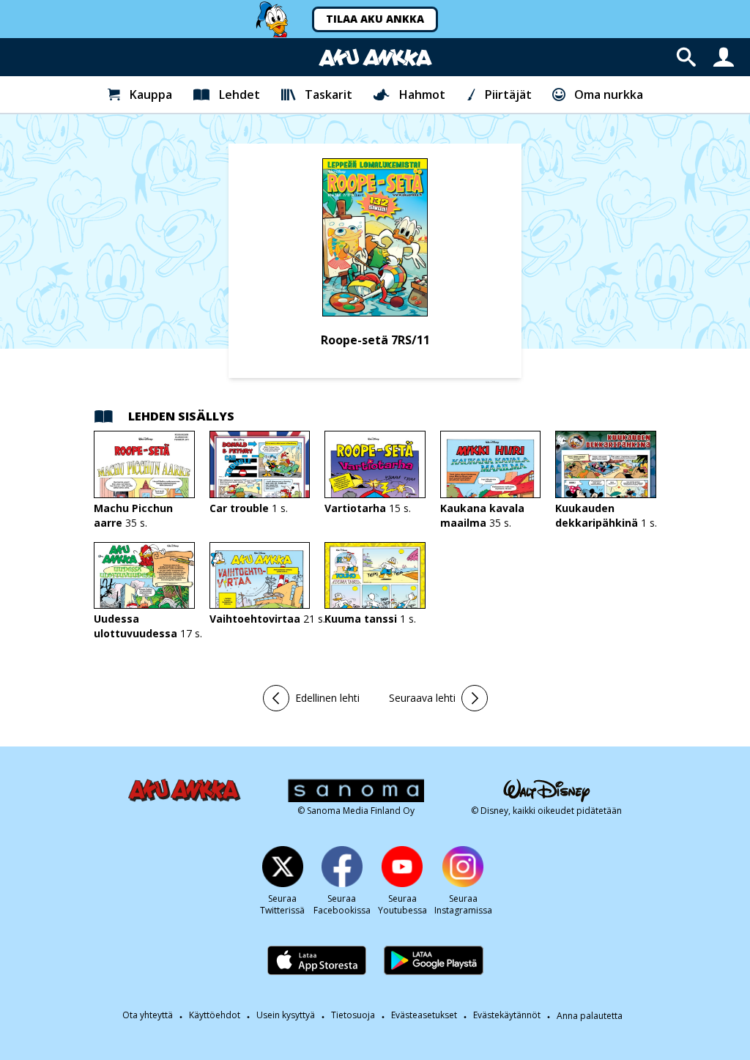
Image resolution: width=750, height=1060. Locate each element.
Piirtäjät (508, 94)
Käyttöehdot (214, 1015)
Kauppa (151, 94)
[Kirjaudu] (723, 57)
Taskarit (328, 94)
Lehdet (239, 94)
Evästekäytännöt (507, 1015)
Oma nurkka (608, 94)
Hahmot (422, 94)
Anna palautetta (590, 1016)
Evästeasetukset (424, 1015)
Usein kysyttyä (285, 1015)
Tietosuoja (353, 1015)
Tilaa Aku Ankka (375, 19)
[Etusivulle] (375, 57)
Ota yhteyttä (147, 1015)
